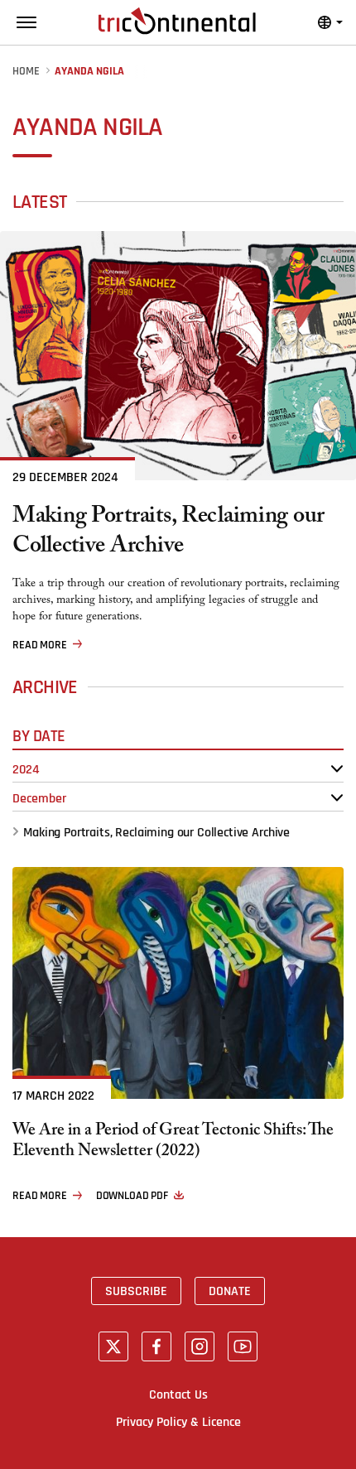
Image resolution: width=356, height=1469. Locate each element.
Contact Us (178, 1394)
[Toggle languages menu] (330, 22)
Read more (39, 645)
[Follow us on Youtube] (242, 1346)
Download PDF (132, 1196)
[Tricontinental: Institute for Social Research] (177, 21)
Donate (230, 1291)
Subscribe (136, 1291)
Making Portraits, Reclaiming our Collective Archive (168, 533)
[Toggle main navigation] (26, 22)
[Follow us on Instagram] (199, 1346)
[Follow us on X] (113, 1346)
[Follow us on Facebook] (156, 1346)
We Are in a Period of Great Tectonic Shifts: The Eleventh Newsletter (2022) (173, 1142)
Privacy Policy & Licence (178, 1422)
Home (26, 71)
